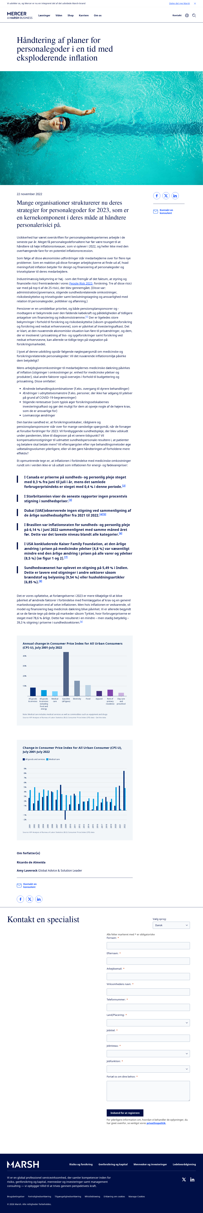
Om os (98, 15)
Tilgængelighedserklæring (68, 1196)
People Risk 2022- (81, 283)
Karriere (84, 15)
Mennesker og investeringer (150, 1164)
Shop (71, 15)
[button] (195, 3)
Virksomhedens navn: (119, 984)
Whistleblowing (92, 1196)
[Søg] (194, 15)
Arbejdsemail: (114, 968)
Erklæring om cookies (114, 1196)
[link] (20, 899)
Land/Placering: (116, 1015)
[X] (184, 1179)
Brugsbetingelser (16, 1196)
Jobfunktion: (114, 1061)
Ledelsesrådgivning (184, 1164)
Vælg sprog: (159, 919)
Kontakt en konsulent (30, 885)
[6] (120, 533)
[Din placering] (187, 15)
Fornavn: (112, 938)
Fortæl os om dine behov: (121, 1076)
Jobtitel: (111, 1030)
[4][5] (102, 514)
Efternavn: (112, 953)
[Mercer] (19, 15)
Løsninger (44, 15)
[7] (66, 557)
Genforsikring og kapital (113, 1164)
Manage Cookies (137, 1196)
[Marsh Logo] (23, 1165)
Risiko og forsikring (81, 1164)
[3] (70, 500)
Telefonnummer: (116, 999)
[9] (81, 621)
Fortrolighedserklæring (39, 1196)
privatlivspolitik (156, 1123)
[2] (124, 485)
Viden (59, 15)
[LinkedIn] (192, 1179)
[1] (86, 316)
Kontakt (177, 15)
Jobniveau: (112, 1046)
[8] (40, 581)
